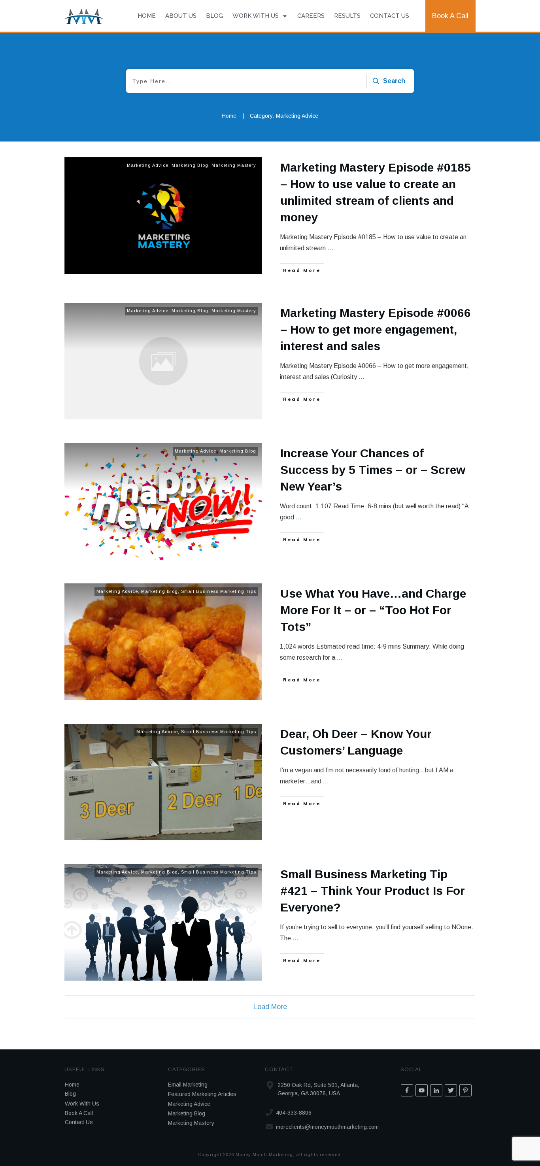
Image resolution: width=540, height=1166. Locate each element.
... (330, 248)
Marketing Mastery (233, 165)
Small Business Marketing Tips (218, 591)
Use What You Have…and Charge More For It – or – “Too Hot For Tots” (373, 610)
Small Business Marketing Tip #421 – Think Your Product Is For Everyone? (372, 891)
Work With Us (82, 1103)
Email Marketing (188, 1084)
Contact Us (79, 1122)
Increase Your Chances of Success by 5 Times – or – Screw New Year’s (372, 470)
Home (72, 1084)
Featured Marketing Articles (202, 1094)
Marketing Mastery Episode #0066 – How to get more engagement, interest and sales (375, 329)
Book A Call (79, 1113)
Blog (70, 1094)
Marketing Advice (147, 165)
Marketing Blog (190, 165)
